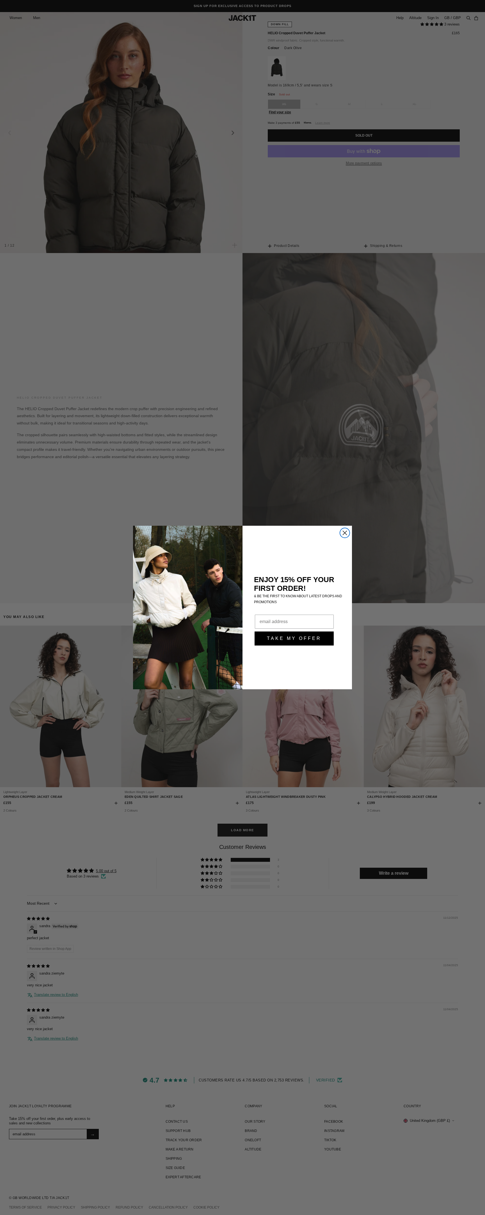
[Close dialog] (345, 533)
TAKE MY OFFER (294, 638)
